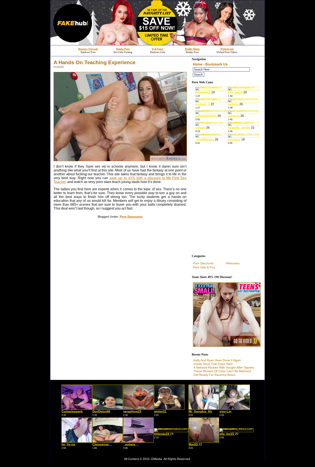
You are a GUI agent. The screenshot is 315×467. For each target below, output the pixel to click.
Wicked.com (227, 49)
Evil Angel (157, 49)
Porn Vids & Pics (204, 267)
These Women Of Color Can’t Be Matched (222, 371)
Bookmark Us (216, 64)
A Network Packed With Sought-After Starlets (224, 367)
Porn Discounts (131, 216)
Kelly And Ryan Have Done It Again (217, 360)
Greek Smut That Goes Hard (213, 364)
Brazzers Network (88, 49)
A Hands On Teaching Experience (94, 62)
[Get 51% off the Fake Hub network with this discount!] (157, 44)
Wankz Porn (123, 49)
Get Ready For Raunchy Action (215, 374)
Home (197, 64)
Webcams (233, 263)
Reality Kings (192, 49)
